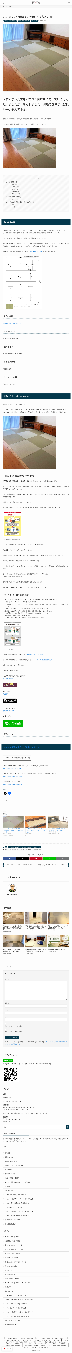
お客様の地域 (15, 191)
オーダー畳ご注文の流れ (45, 660)
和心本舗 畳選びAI (11, 1224)
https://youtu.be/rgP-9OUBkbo (12, 768)
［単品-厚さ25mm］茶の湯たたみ (15, 1207)
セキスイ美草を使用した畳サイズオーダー (22, 202)
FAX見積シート (8, 694)
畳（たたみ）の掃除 (11, 1257)
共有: (13, 204)
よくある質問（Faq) (12, 20)
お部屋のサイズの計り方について (38, 654)
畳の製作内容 (13, 182)
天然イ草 (8, 1186)
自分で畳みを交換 (36, 849)
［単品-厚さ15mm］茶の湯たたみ (15, 1194)
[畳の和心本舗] (36, 2)
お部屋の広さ (15, 187)
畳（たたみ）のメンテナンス (14, 1249)
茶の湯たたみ (9, 1190)
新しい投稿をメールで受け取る (13, 1031)
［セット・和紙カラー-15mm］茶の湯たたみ (19, 1199)
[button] (9, 858)
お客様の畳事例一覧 (11, 1161)
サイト (7, 1017)
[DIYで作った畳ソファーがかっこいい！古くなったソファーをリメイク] (35, 822)
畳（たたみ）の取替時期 (12, 1253)
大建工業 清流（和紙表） (13, 1241)
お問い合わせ (9, 1157)
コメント (8, 979)
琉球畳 (14, 849)
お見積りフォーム (8, 678)
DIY (5, 20)
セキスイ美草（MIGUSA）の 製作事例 (17, 1182)
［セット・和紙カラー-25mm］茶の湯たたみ (19, 1211)
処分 (6, 849)
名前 (7, 1003)
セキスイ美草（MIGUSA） (24, 20)
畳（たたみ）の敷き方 (12, 1266)
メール (7, 1010)
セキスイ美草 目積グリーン (12, 323)
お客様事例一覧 (10, 1174)
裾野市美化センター (36, 251)
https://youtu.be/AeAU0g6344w (12, 784)
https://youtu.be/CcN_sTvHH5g (12, 776)
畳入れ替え (28, 849)
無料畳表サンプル (8, 711)
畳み (18, 849)
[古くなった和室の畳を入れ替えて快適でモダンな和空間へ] (58, 822)
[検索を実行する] (67, 1127)
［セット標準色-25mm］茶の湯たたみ (17, 1215)
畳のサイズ (15, 189)
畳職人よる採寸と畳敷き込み (14, 1165)
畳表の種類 (15, 184)
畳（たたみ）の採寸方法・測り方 (15, 1262)
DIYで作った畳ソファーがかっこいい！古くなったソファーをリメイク (36, 830)
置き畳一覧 (8, 1169)
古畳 (10, 849)
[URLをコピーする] (62, 858)
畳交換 (22, 849)
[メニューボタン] (69, 2)
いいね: (14, 207)
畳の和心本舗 (12, 895)
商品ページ (15, 199)
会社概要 (8, 1153)
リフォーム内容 (16, 194)
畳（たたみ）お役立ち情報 (13, 1245)
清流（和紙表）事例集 (12, 1178)
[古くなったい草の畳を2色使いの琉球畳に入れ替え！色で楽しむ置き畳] (13, 822)
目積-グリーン (34, 20)
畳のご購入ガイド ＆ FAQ (13, 1220)
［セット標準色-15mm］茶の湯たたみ (17, 1203)
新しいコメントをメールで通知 (13, 1026)
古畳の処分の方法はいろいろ (18, 197)
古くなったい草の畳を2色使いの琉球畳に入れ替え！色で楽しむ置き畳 (13, 830)
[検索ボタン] (2, 2)
